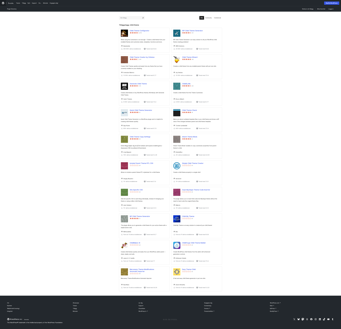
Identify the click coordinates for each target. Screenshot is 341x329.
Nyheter (9, 305)
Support (141, 305)
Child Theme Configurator (139, 31)
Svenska (26, 319)
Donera (207, 308)
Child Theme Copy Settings (140, 137)
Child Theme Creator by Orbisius (142, 57)
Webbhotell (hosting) (13, 308)
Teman (75, 305)
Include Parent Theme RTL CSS (141, 163)
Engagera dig (208, 303)
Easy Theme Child (189, 269)
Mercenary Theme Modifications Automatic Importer (142, 270)
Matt (272, 305)
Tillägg (75, 308)
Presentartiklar (209, 311)
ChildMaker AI (135, 243)
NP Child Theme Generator (140, 216)
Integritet (10, 311)
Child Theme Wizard (189, 57)
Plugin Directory (12, 9)
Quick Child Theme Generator (141, 110)
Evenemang (207, 305)
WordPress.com (275, 303)
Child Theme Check (189, 110)
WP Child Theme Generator (192, 31)
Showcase (76, 303)
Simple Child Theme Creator (192, 163)
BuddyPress (274, 311)
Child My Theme (188, 216)
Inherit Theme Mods (189, 137)
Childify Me (186, 84)
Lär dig (141, 303)
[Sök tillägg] (143, 18)
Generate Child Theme (138, 84)
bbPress (273, 308)
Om (8, 303)
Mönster (75, 311)
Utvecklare (142, 308)
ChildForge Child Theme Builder (194, 243)
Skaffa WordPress (332, 3)
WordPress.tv (143, 311)
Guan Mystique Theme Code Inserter (196, 190)
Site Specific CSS (136, 190)
